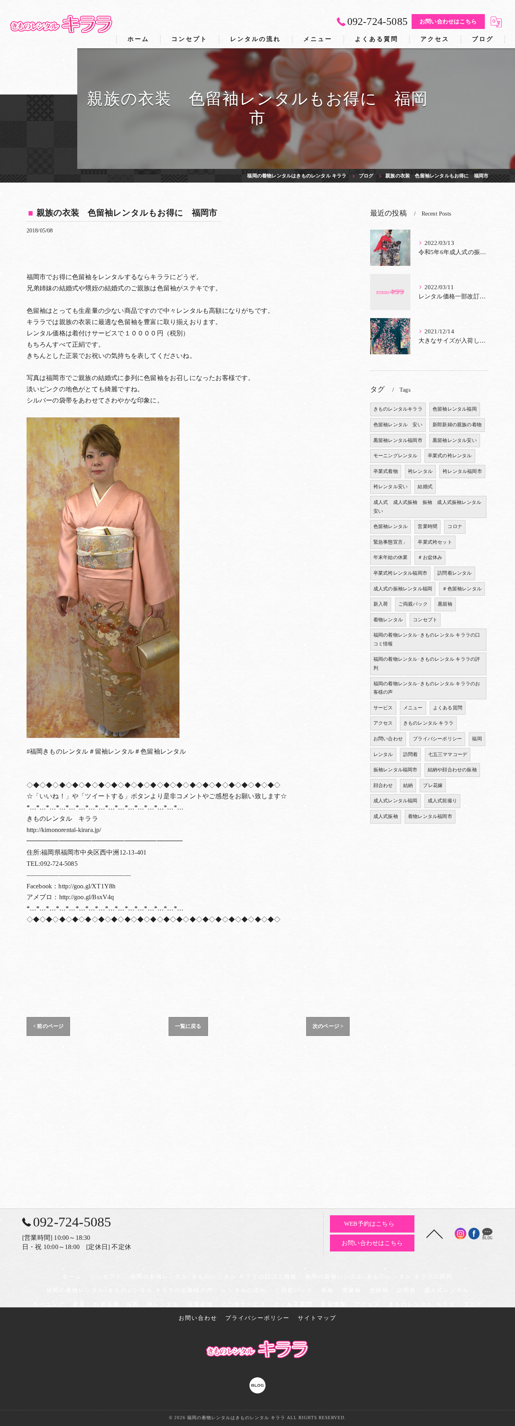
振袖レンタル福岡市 (395, 770)
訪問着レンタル (454, 573)
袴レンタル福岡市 (462, 471)
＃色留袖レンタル (462, 589)
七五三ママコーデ (448, 754)
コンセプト (425, 620)
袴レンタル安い (390, 486)
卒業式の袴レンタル (450, 455)
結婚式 (425, 486)
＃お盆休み (430, 557)
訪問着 (410, 754)
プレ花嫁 (433, 785)
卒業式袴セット (435, 542)
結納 (408, 785)
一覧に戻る (188, 1026)
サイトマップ (317, 1318)
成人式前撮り (442, 800)
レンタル (383, 754)
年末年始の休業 (390, 557)
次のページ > (328, 1026)
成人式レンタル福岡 (395, 800)
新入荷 (380, 604)
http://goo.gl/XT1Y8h (86, 886)
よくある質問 (447, 708)
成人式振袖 (385, 816)
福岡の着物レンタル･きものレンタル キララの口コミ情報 (426, 639)
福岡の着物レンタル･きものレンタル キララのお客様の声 (426, 688)
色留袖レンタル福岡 (455, 409)
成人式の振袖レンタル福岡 (402, 589)
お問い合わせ (388, 739)
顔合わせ (383, 785)
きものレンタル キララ (428, 723)
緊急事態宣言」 (390, 542)
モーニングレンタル (395, 455)
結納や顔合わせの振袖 (452, 770)
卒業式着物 (385, 471)
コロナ (454, 526)
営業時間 (427, 526)
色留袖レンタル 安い (397, 424)
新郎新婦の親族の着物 (457, 424)
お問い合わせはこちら (448, 21)
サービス (383, 708)
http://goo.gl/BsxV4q (86, 897)
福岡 (477, 739)
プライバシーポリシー (437, 739)
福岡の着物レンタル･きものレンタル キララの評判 (426, 663)
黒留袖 (445, 604)
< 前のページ (48, 1026)
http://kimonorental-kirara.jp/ (64, 829)
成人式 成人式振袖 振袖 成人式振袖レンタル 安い (429, 506)
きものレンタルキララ (397, 409)
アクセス (383, 723)
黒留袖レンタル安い (455, 440)
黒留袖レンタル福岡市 (397, 440)
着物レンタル (388, 620)
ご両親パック (413, 604)
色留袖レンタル (390, 526)
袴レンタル (420, 471)
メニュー (413, 708)
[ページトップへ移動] (434, 1233)
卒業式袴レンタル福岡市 (400, 573)
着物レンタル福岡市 (430, 816)
